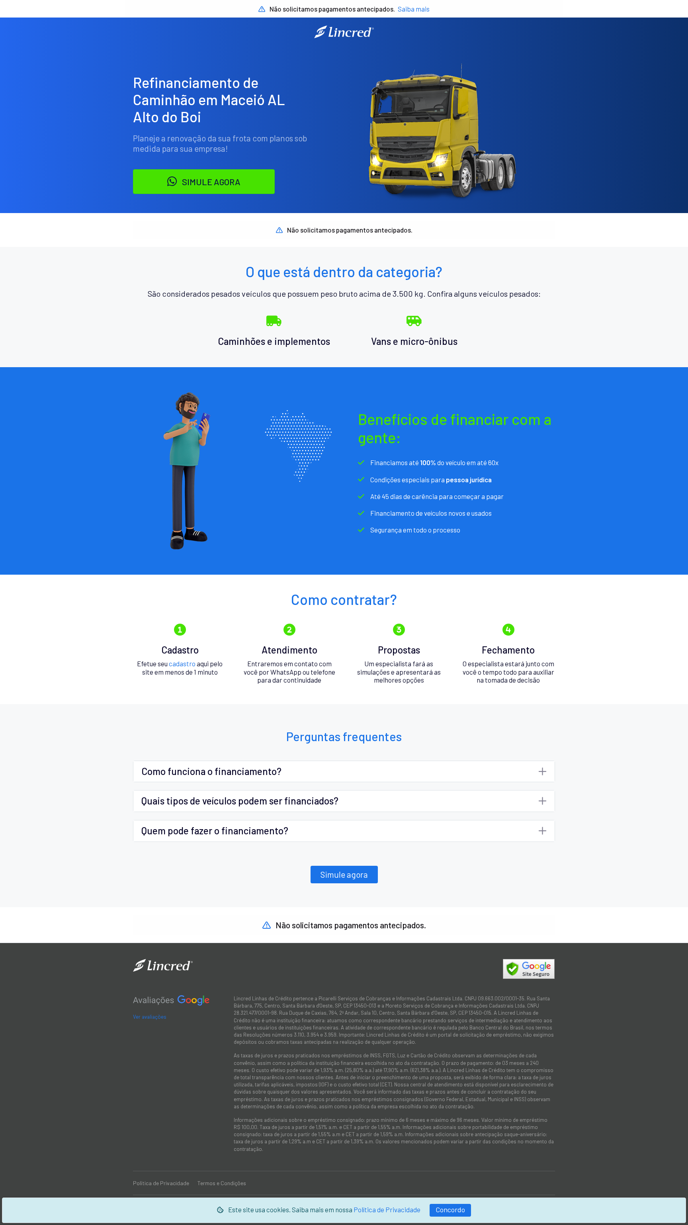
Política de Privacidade (387, 1209)
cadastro (182, 663)
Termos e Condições (221, 1183)
